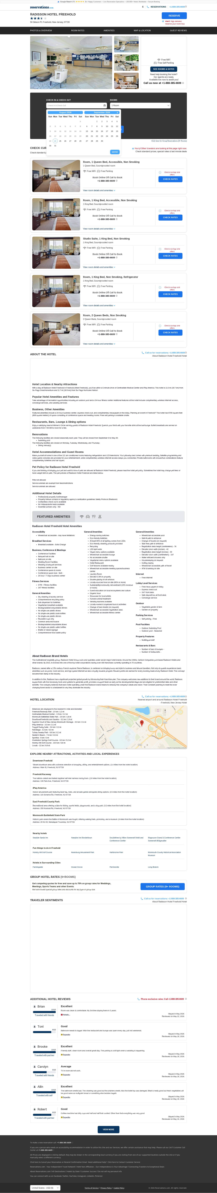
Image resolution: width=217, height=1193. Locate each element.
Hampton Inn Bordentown (81, 838)
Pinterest (98, 1176)
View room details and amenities (98, 190)
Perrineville (114, 867)
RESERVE (174, 15)
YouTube (73, 1176)
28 (75, 141)
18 (112, 131)
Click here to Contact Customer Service (124, 1162)
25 (60, 141)
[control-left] (35, 62)
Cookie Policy (119, 1188)
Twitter (65, 1176)
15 (97, 131)
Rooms (113, 100)
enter (115, 152)
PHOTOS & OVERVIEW (41, 30)
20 (87, 136)
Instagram (81, 1176)
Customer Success (88, 1171)
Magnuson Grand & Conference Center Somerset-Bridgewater (164, 839)
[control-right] (107, 62)
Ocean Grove (77, 867)
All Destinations (58, 1171)
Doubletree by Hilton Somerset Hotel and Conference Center (126, 839)
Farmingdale (38, 867)
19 (117, 131)
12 (117, 126)
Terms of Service (92, 1188)
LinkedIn (90, 1176)
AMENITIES (109, 30)
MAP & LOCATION (142, 30)
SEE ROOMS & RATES (163, 69)
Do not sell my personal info (110, 1171)
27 (70, 141)
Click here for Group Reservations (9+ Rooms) (169, 141)
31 (55, 146)
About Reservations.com (40, 1171)
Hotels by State (73, 1171)
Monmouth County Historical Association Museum (164, 853)
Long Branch (153, 867)
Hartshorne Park (116, 852)
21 (92, 136)
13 (87, 131)
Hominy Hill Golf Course (42, 852)
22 (97, 136)
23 (102, 136)
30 (50, 146)
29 (80, 141)
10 (107, 126)
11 (112, 126)
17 (107, 131)
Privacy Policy (106, 1188)
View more (108, 1129)
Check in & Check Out (58, 100)
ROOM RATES (77, 30)
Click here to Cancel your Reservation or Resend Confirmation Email (58, 1162)
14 (92, 131)
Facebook (58, 1176)
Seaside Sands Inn (40, 838)
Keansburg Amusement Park (82, 852)
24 (55, 141)
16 (102, 131)
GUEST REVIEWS (178, 30)
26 (65, 141)
